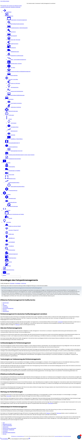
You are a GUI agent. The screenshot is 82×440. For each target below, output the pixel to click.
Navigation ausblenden (5, 7)
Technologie (5, 307)
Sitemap (4, 434)
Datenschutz (5, 427)
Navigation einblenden (15, 7)
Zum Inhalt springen (4, 1)
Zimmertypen (6, 302)
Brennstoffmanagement (8, 308)
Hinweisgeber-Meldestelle (8, 429)
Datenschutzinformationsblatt (9, 428)
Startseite (12, 283)
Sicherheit (60, 321)
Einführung (23, 283)
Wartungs (38, 291)
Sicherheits (50, 403)
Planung (48, 413)
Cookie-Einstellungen (7, 425)
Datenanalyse (6, 311)
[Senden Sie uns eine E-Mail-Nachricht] (29, 438)
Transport (17, 293)
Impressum (5, 431)
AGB (4, 422)
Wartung (5, 309)
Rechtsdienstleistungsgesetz (9, 432)
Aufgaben (5, 305)
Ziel (3, 304)
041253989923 (5, 438)
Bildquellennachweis (7, 424)
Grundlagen (17, 283)
